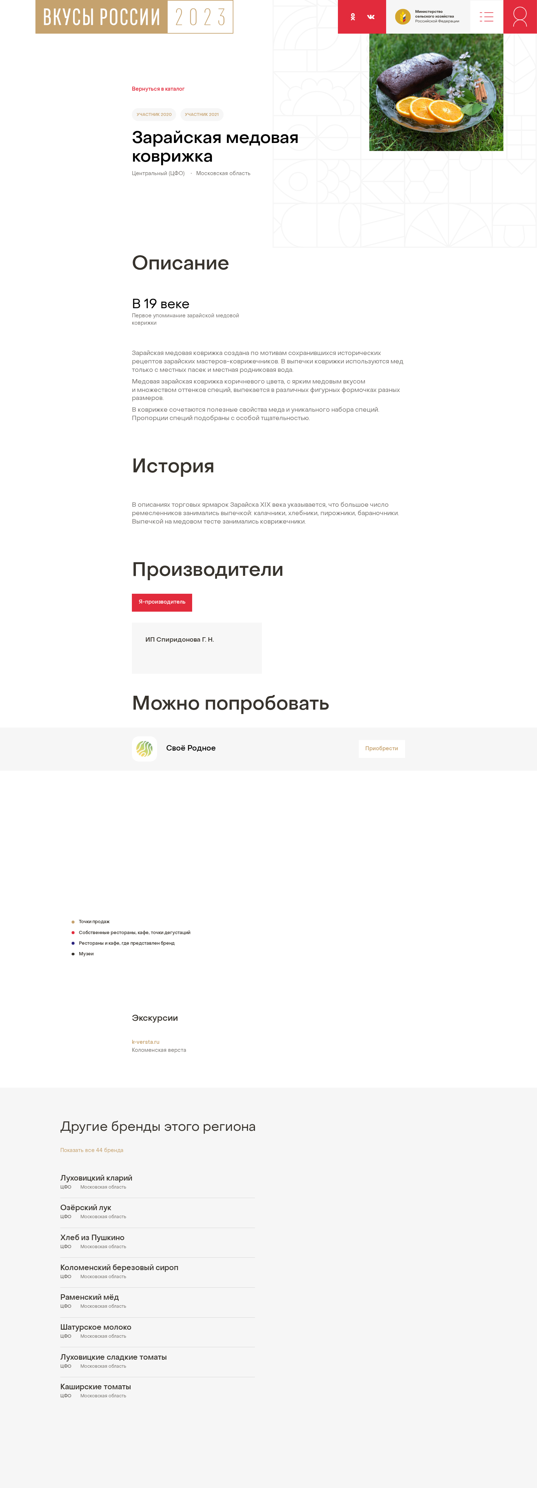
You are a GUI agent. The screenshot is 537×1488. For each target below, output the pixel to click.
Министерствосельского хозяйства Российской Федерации (412, 21)
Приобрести (381, 749)
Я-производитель (162, 602)
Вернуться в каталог (158, 89)
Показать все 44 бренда (91, 1150)
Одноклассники (353, 16)
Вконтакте (371, 16)
